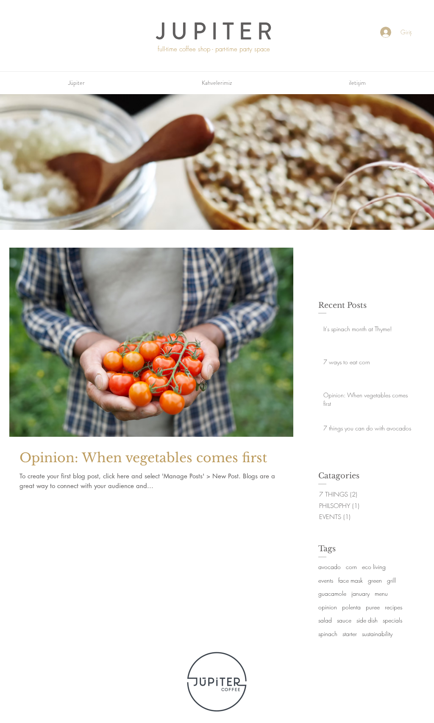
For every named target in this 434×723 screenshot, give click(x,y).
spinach (327, 634)
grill (391, 580)
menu (381, 593)
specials (392, 620)
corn (351, 567)
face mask (350, 580)
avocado (329, 567)
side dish (367, 620)
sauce (344, 620)
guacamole (332, 593)
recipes (393, 607)
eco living (374, 567)
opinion (327, 607)
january (360, 593)
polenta (351, 607)
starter (349, 634)
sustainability (377, 634)
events (325, 580)
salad (325, 620)
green (375, 580)
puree (373, 607)
